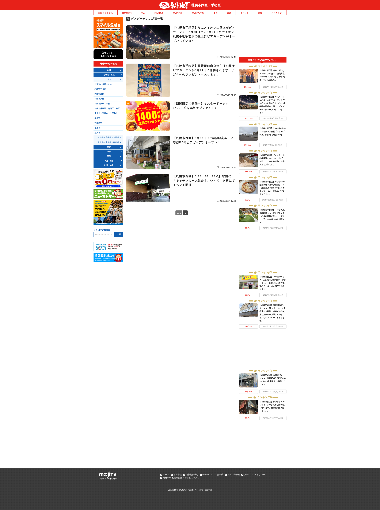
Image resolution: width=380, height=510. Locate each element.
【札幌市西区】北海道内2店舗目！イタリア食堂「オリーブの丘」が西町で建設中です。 (272, 131)
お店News (177, 13)
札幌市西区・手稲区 (206, 5)
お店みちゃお (198, 13)
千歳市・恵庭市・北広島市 (106, 113)
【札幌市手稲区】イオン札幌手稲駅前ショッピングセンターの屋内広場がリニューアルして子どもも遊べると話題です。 (272, 216)
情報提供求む (192, 474)
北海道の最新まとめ (103, 84)
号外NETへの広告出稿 (212, 474)
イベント (244, 13)
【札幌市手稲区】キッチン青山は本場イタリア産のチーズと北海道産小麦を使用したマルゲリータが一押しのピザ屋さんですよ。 (272, 188)
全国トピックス (105, 13)
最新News (127, 13)
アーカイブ (276, 13)
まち (215, 13)
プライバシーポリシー (254, 474)
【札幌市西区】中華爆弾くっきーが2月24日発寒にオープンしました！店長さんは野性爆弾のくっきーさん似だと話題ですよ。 (272, 283)
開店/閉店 (159, 13)
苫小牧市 (98, 123)
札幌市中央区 (100, 89)
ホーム (166, 474)
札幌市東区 (99, 99)
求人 (143, 13)
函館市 (97, 118)
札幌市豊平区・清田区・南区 (107, 109)
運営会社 (177, 474)
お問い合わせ (233, 474)
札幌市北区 (99, 94)
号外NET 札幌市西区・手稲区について (181, 477)
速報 (260, 13)
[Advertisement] (262, 36)
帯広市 (97, 128)
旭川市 (97, 133)
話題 (229, 13)
